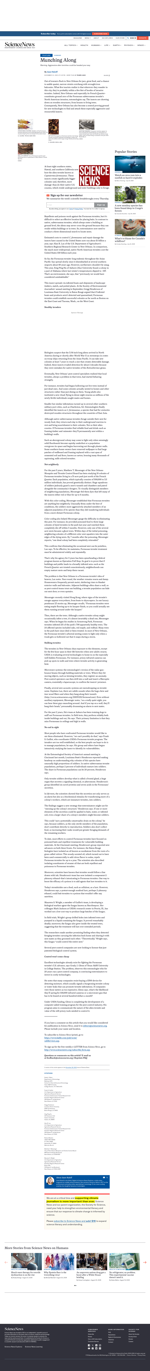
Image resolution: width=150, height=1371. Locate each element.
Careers (131, 1341)
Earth (116, 45)
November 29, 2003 (71, 1067)
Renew (90, 1336)
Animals (118, 172)
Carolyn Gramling (121, 244)
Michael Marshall (51, 1277)
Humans (95, 45)
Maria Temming (121, 180)
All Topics (70, 45)
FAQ (109, 1332)
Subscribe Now (100, 34)
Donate (142, 38)
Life (106, 45)
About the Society (134, 1334)
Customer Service (93, 1341)
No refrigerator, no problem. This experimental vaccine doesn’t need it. (122, 1275)
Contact (110, 1342)
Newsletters (111, 1335)
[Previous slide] (6, 1262)
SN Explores (107, 38)
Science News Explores (13, 1347)
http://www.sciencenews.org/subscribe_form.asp (67, 1050)
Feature (46, 55)
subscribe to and (75, 1221)
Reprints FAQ (80, 1058)
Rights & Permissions (114, 1337)
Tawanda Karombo (122, 213)
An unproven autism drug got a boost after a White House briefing (91, 1275)
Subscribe (91, 1334)
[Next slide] (144, 1262)
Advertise (111, 1339)
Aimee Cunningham (84, 1280)
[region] (75, 1270)
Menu (87, 38)
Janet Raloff (52, 72)
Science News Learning (33, 1347)
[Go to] (52, 1145)
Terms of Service (131, 1355)
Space (140, 45)
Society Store (133, 1336)
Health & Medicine (19, 1269)
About (96, 38)
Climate (118, 235)
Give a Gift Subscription (95, 1339)
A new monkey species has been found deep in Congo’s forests (129, 208)
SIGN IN (133, 38)
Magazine (78, 38)
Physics (128, 45)
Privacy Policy (78, 209)
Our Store (120, 38)
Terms (71, 209)
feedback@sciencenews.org (60, 1058)
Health (84, 45)
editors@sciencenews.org (95, 1026)
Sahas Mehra (115, 1280)
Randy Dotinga (17, 1277)
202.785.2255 (121, 1355)
